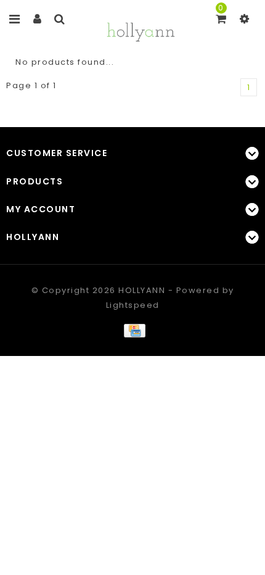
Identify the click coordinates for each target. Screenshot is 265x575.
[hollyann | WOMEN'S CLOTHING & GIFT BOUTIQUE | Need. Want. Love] (140, 30)
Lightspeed (133, 305)
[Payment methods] (132, 330)
